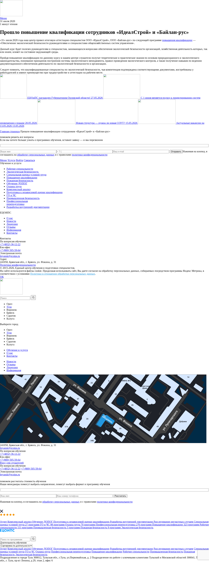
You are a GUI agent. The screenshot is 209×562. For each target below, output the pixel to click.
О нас (10, 218)
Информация (14, 230)
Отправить (176, 151)
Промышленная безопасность (23, 198)
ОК (2, 276)
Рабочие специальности (20, 168)
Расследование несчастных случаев (173, 548)
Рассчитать (120, 496)
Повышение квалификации (22, 177)
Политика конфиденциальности (18, 265)
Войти (19, 160)
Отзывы (11, 227)
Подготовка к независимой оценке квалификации (35, 192)
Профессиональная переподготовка (17, 202)
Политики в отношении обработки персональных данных (62, 273)
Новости (11, 221)
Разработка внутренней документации (28, 207)
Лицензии (12, 224)
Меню (3, 160)
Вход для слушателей (12, 462)
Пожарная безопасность (20, 180)
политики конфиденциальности (89, 154)
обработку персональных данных (35, 154)
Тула (9, 306)
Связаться (29, 160)
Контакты (12, 233)
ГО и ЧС (11, 195)
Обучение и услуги (17, 350)
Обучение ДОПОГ (17, 183)
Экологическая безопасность (23, 171)
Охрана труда (14, 186)
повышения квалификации (177, 40)
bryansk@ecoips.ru (10, 256)
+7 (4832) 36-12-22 (10, 244)
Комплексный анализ (18, 189)
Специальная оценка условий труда (26, 174)
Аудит (3, 548)
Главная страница (10, 131)
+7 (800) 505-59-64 (10, 250)
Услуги (11, 160)
